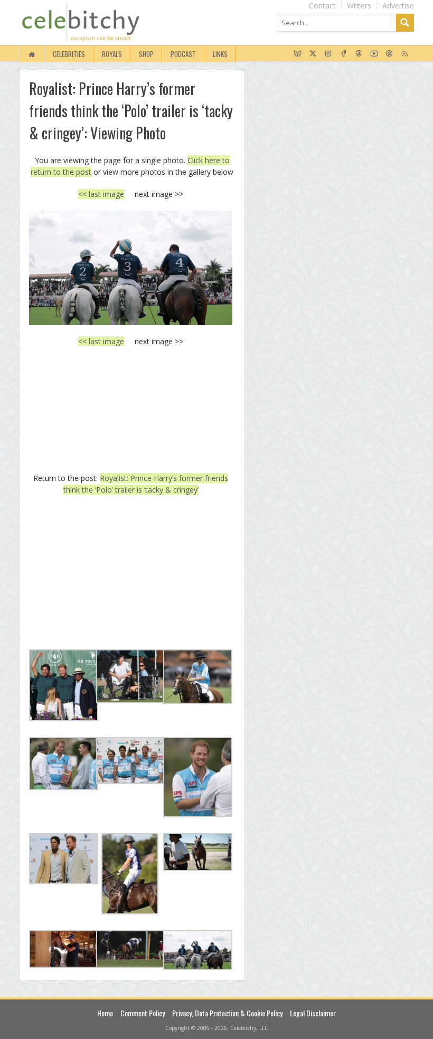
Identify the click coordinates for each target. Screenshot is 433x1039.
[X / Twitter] (313, 54)
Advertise (398, 6)
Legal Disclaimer (313, 1012)
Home (105, 1012)
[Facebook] (343, 54)
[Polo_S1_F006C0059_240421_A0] (130, 268)
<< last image (101, 194)
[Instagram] (328, 54)
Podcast (183, 54)
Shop (146, 54)
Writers (359, 6)
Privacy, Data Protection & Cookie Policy (227, 1012)
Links (220, 54)
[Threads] (359, 54)
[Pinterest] (389, 54)
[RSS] (405, 54)
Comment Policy (142, 1012)
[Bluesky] (298, 54)
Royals (112, 54)
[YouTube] (374, 54)
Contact (322, 6)
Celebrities (69, 54)
